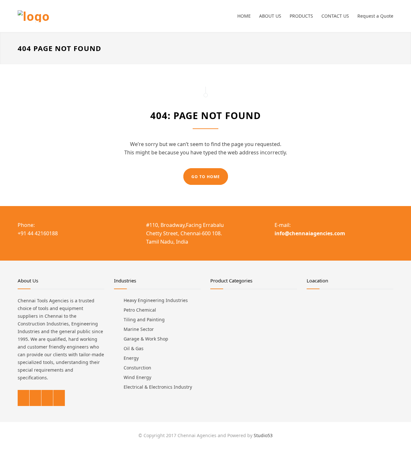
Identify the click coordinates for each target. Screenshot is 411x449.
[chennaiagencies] (77, 16)
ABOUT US (270, 16)
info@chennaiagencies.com (310, 233)
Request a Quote (375, 16)
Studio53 (263, 435)
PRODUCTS (301, 16)
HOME (244, 16)
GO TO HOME (205, 176)
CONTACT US (335, 16)
